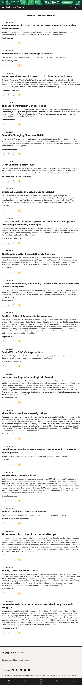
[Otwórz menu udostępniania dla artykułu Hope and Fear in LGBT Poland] (8, 500)
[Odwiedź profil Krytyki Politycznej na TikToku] (21, 670)
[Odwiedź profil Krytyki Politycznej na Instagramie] (17, 670)
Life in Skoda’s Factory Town (18, 164)
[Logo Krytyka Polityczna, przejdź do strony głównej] (13, 7)
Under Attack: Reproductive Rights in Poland (27, 377)
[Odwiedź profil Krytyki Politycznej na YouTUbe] (25, 670)
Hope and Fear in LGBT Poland (19, 475)
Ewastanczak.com (71, 675)
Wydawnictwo (25, 683)
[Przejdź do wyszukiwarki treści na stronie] (71, 7)
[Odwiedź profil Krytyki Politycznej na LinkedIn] (29, 670)
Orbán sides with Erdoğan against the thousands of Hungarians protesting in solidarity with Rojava (39, 223)
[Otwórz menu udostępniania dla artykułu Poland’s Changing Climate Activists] (8, 153)
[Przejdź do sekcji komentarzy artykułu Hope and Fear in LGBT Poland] (14, 500)
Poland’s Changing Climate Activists (23, 135)
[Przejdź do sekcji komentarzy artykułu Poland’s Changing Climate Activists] (14, 153)
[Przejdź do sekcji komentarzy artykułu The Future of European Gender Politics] (14, 124)
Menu (73, 683)
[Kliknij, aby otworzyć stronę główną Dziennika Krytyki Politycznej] (41, 681)
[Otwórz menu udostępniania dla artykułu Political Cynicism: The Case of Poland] (8, 523)
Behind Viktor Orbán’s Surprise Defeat (23, 352)
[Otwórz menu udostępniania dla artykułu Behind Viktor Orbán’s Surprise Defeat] (8, 366)
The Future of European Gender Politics (24, 105)
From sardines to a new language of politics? (27, 53)
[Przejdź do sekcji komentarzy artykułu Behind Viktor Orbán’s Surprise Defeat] (14, 366)
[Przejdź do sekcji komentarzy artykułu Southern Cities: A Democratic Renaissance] (14, 341)
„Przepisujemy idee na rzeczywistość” (16, 660)
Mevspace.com (55, 675)
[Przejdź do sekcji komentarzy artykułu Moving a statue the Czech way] (14, 593)
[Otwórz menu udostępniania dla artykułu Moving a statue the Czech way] (8, 593)
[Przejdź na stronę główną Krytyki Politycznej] (12, 653)
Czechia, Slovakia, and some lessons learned (28, 192)
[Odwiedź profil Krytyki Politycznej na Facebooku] (12, 670)
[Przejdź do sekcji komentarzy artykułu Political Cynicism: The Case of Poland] (14, 523)
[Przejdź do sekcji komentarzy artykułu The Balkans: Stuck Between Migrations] (14, 438)
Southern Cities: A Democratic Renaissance (27, 316)
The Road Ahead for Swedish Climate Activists (28, 254)
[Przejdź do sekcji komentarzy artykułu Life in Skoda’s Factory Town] (14, 181)
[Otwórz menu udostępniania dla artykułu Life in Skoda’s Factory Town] (8, 181)
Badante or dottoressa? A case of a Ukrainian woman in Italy (37, 76)
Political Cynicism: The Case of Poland (24, 511)
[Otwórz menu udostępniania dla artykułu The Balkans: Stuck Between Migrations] (8, 438)
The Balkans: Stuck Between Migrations (24, 413)
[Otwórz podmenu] (79, 660)
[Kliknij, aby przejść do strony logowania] (79, 7)
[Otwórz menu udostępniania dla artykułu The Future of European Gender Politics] (8, 124)
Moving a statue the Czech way (20, 570)
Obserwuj (57, 683)
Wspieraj (9, 683)
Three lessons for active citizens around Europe (29, 534)
